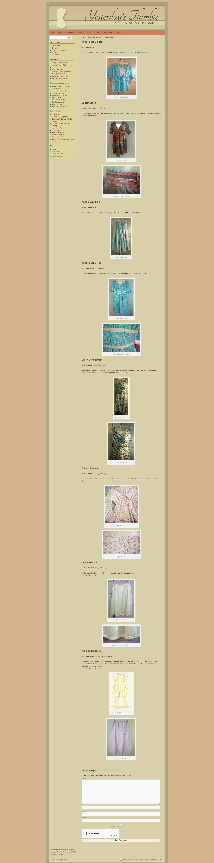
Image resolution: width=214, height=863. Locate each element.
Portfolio (98, 32)
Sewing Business (58, 135)
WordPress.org (57, 156)
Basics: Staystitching (59, 50)
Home (54, 32)
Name (84, 805)
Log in (54, 149)
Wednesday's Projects (59, 78)
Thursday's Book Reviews (60, 74)
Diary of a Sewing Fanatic (60, 117)
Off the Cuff (55, 130)
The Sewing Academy (59, 102)
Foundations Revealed (59, 91)
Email (84, 811)
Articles (80, 32)
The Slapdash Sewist (59, 137)
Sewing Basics (108, 32)
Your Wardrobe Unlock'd (60, 106)
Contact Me (120, 32)
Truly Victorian (57, 104)
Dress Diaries (56, 89)
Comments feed (57, 154)
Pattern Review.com (58, 132)
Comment (85, 778)
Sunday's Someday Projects (61, 72)
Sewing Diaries (70, 32)
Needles (55, 52)
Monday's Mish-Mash (59, 65)
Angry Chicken (57, 114)
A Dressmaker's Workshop (61, 86)
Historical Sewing (58, 93)
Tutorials (89, 32)
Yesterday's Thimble (62, 860)
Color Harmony (57, 46)
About (60, 32)
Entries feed (56, 152)
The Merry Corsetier (58, 100)
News (54, 67)
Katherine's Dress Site (59, 95)
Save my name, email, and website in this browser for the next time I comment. (105, 827)
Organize (55, 48)
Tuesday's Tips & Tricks (60, 76)
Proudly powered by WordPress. (133, 860)
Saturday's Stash (57, 69)
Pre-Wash (55, 55)
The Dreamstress (58, 98)
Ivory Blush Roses (58, 128)
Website (84, 818)
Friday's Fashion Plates (60, 63)
